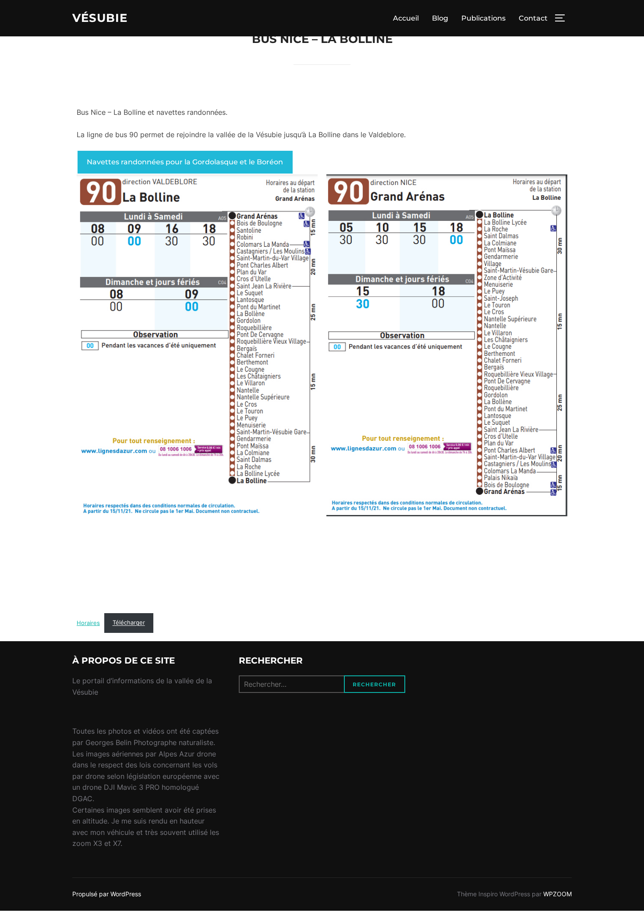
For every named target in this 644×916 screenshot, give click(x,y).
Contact (533, 18)
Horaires (88, 622)
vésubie (99, 18)
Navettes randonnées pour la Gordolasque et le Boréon (185, 162)
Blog (440, 18)
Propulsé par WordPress (106, 894)
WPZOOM (557, 894)
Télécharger (129, 622)
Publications (483, 18)
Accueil (406, 18)
